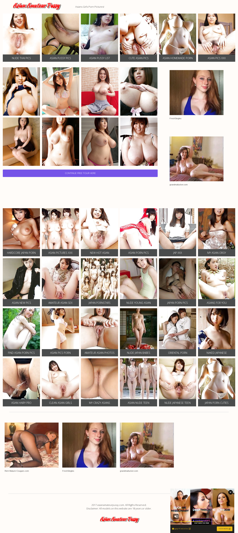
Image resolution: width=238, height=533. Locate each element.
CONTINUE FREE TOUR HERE (80, 173)
